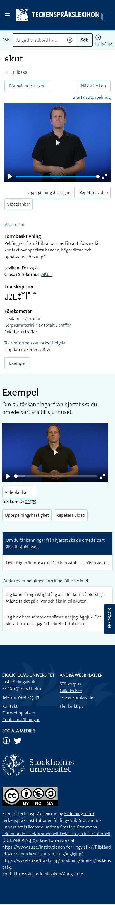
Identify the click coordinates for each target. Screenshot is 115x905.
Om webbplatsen (18, 713)
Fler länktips (71, 706)
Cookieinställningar (21, 719)
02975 (30, 501)
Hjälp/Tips (104, 43)
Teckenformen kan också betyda (34, 343)
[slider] (58, 176)
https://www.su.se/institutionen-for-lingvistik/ (47, 847)
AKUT (46, 274)
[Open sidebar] (7, 15)
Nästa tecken (93, 86)
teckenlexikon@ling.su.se (58, 874)
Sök (84, 40)
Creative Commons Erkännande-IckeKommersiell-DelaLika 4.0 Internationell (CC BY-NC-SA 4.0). (56, 833)
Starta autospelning (92, 97)
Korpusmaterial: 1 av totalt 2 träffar (37, 325)
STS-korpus (70, 684)
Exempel (17, 363)
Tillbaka (19, 72)
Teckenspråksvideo (78, 697)
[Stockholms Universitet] (57, 765)
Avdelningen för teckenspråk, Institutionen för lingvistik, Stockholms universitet (52, 820)
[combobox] (44, 40)
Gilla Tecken (71, 691)
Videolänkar (18, 204)
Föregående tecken (27, 86)
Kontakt (10, 706)
